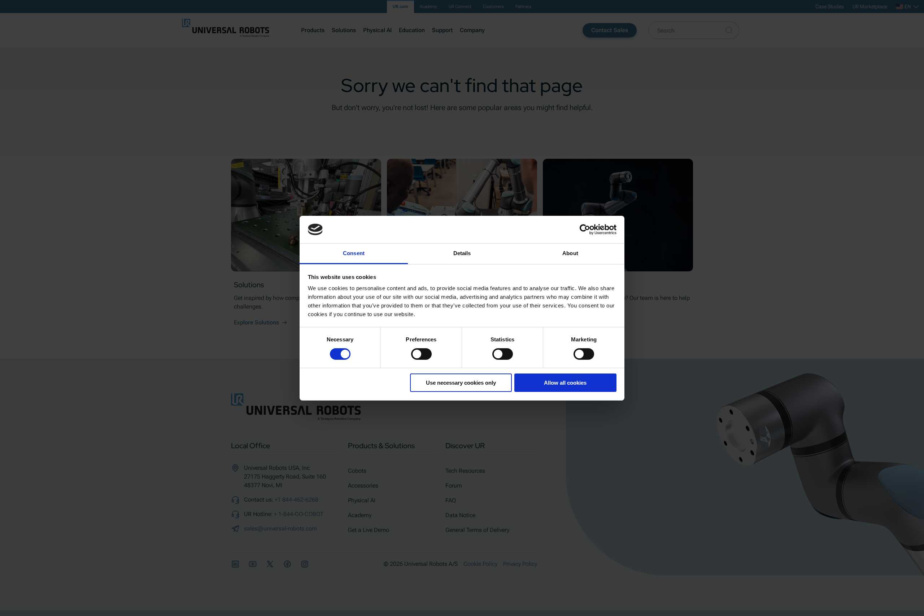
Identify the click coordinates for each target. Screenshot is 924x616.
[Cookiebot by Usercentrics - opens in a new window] (584, 229)
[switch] (421, 354)
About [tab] (570, 253)
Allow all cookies (565, 383)
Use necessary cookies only (461, 383)
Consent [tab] (354, 253)
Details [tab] (462, 253)
